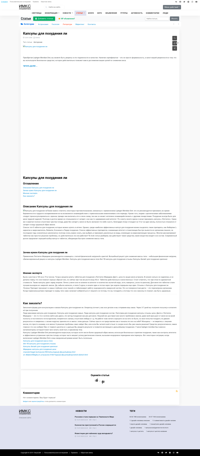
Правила (36, 2)
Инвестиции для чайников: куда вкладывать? (94, 433)
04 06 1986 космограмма (138, 417)
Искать (174, 18)
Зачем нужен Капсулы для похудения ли (40, 190)
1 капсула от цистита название (156, 431)
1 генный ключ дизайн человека (160, 424)
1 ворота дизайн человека (138, 424)
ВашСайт (37, 453)
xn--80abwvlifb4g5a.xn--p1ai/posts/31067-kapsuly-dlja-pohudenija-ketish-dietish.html (55, 355)
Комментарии (31, 392)
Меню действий (171, 7)
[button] (52, 13)
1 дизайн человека (136, 428)
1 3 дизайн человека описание (140, 420)
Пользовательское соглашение (20, 2)
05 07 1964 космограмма (157, 417)
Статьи (26, 18)
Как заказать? (29, 196)
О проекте (4, 2)
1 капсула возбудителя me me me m (156, 428)
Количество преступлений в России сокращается (95, 425)
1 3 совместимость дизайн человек (164, 420)
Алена (37, 37)
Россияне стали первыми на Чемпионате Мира (94, 417)
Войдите (25, 401)
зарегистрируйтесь (38, 401)
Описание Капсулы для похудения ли (38, 188)
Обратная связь (46, 2)
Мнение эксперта (30, 193)
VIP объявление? (67, 19)
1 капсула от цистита (137, 431)
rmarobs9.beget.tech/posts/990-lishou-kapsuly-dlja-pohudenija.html (49, 352)
